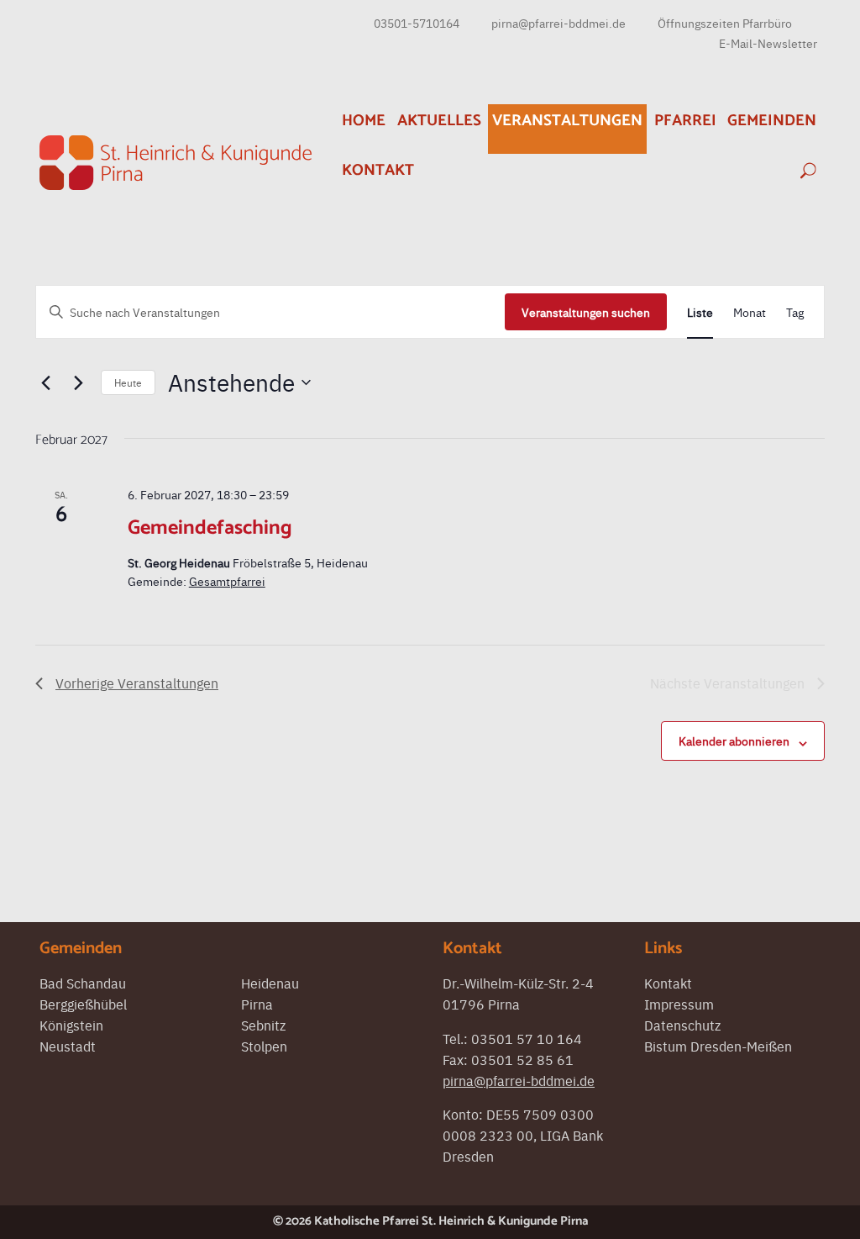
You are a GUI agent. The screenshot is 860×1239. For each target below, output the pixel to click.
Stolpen (264, 1045)
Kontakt (378, 170)
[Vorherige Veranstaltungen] (45, 382)
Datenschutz (682, 1024)
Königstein (71, 1024)
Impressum (679, 1003)
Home (363, 121)
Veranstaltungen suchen (586, 311)
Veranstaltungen (567, 121)
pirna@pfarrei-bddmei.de (558, 22)
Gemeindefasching (210, 528)
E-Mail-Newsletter (768, 42)
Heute (128, 382)
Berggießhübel (83, 1003)
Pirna (257, 1003)
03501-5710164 (416, 22)
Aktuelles (439, 121)
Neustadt (67, 1045)
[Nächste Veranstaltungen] (78, 382)
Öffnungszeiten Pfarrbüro (725, 22)
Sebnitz (263, 1024)
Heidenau (270, 982)
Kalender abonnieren (734, 740)
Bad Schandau (82, 982)
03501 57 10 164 (526, 1038)
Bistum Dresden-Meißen (718, 1045)
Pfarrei (685, 121)
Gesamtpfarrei (227, 580)
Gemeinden (771, 121)
